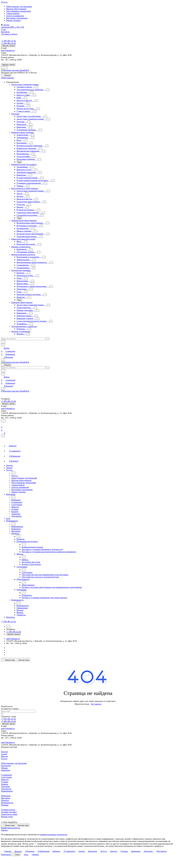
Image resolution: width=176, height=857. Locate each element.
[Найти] (3, 342)
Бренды (4, 756)
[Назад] (13, 473)
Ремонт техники (13, 20)
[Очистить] (47, 338)
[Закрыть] (3, 435)
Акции (4, 754)
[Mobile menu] (3, 388)
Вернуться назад (82, 704)
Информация (6, 791)
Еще (19, 162)
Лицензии (5, 786)
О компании (6, 775)
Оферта (4, 830)
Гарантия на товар (9, 814)
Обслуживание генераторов (18, 11)
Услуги (4, 759)
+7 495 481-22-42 (8, 41)
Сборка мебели (12, 13)
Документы (6, 789)
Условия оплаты (8, 810)
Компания (5, 770)
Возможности (7, 803)
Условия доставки (9, 812)
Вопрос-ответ (7, 817)
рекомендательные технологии (53, 834)
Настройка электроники (16, 18)
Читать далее (28, 844)
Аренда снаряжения (15, 16)
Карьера (4, 784)
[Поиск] (3, 420)
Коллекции (6, 765)
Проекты (5, 800)
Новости (5, 779)
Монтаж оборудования (16, 9)
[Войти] (2, 424)
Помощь (4, 805)
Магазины (5, 798)
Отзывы (4, 782)
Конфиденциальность (10, 828)
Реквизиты (6, 796)
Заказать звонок (8, 46)
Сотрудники (6, 777)
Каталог (4, 752)
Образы (4, 768)
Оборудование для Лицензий (19, 6)
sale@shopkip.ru (8, 50)
